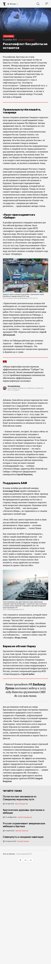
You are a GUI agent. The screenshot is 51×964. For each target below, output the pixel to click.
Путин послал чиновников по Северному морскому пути (19, 798)
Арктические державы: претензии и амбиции (23, 811)
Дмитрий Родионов (21, 830)
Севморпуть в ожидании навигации (23, 837)
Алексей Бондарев (26, 40)
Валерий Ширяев (23, 841)
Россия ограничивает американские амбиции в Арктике (24, 825)
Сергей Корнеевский (25, 817)
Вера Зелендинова (21, 804)
